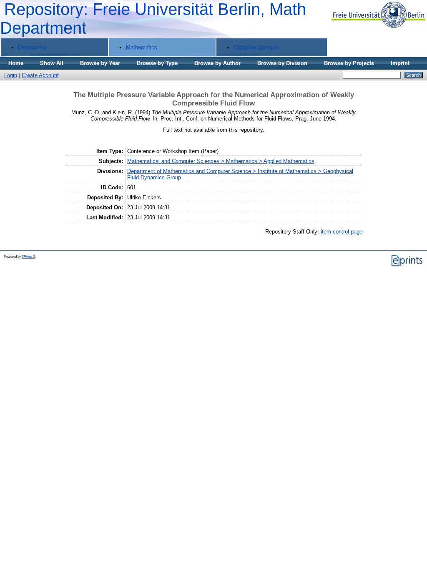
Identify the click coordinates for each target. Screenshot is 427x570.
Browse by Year (100, 63)
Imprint (400, 63)
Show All (51, 63)
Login (10, 75)
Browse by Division (282, 63)
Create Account (40, 75)
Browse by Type (157, 63)
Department (32, 47)
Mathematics (141, 47)
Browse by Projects (349, 63)
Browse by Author (217, 63)
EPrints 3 (28, 257)
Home (15, 63)
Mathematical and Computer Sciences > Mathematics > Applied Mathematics (220, 161)
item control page (341, 232)
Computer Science (256, 47)
